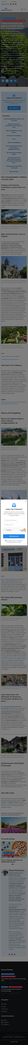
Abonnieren (15, 536)
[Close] (25, 501)
